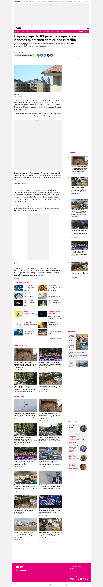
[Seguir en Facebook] (74, 579)
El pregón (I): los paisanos (72, 426)
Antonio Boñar (72, 428)
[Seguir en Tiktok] (83, 579)
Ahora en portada (19, 396)
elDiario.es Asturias (43, 468)
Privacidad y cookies (50, 584)
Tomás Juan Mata (73, 468)
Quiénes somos (36, 584)
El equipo (42, 584)
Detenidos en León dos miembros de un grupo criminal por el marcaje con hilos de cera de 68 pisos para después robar (50, 535)
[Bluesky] (45, 55)
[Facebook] (41, 55)
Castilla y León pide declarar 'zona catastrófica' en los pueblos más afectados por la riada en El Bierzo (49, 439)
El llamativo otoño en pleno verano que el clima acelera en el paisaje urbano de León (49, 387)
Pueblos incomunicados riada (59, 1)
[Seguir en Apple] (72, 568)
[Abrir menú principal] (88, 28)
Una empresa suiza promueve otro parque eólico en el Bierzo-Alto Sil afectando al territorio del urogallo (25, 415)
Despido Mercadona (50, 1)
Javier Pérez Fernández (71, 451)
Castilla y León (59, 31)
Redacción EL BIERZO (19, 393)
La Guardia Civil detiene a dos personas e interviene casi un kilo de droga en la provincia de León (79, 233)
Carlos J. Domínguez (18, 369)
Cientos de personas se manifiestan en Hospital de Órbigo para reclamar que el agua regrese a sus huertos (78, 212)
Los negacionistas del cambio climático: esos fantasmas (73, 447)
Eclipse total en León (86, 1)
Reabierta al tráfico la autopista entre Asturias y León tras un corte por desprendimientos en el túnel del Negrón (49, 463)
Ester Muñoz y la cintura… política (72, 456)
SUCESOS (72, 1)
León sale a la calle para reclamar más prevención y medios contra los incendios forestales (50, 364)
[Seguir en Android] (70, 568)
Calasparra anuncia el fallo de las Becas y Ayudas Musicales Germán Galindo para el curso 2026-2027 (72, 338)
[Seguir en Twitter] (73, 579)
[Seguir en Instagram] (78, 579)
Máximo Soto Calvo (73, 458)
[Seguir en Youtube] (81, 579)
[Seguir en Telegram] (76, 579)
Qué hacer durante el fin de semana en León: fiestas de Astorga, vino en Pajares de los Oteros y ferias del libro (50, 511)
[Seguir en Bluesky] (71, 579)
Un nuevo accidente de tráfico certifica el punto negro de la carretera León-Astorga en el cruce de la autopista (25, 535)
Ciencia (39, 31)
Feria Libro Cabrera (26, 1)
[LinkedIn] (51, 55)
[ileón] (24, 567)
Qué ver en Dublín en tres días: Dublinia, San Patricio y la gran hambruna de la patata (72, 363)
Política (23, 31)
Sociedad (34, 31)
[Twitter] (48, 55)
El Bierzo (52, 31)
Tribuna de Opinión (73, 422)
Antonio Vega (17, 418)
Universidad (46, 31)
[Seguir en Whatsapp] (85, 579)
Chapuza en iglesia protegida (41, 1)
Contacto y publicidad (66, 584)
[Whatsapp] (38, 55)
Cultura (28, 31)
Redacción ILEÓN (43, 367)
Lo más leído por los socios (21, 345)
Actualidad (17, 31)
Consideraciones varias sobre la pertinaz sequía (72, 466)
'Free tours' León (33, 1)
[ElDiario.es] (83, 31)
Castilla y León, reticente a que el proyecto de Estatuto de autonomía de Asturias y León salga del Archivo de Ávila (50, 487)
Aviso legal (58, 584)
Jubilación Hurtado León (78, 1)
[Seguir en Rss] (87, 579)
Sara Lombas (17, 491)
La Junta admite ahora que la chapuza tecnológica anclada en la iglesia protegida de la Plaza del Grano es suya (25, 364)
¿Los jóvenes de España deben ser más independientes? (77, 435)
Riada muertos (67, 1)
